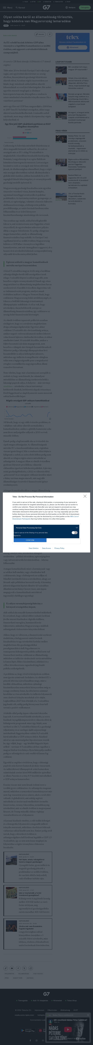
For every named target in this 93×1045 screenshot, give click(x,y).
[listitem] (46, 528)
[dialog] (46, 522)
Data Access (46, 548)
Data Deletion (34, 548)
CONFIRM (30, 540)
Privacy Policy (59, 548)
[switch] (75, 532)
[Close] (86, 497)
